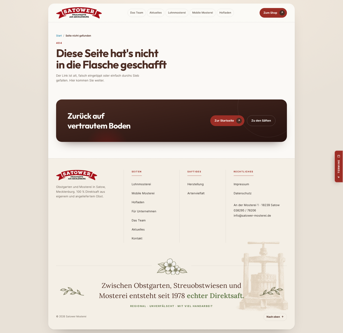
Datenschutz (243, 193)
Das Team (136, 12)
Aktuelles (156, 12)
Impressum (241, 184)
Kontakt (137, 238)
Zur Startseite (227, 120)
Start (59, 35)
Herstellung (195, 184)
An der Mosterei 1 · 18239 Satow (257, 205)
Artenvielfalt (196, 193)
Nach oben (275, 316)
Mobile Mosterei (202, 12)
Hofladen (225, 12)
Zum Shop (273, 12)
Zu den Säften (261, 120)
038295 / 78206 (245, 210)
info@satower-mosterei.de (252, 215)
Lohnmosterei (177, 12)
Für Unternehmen (144, 211)
